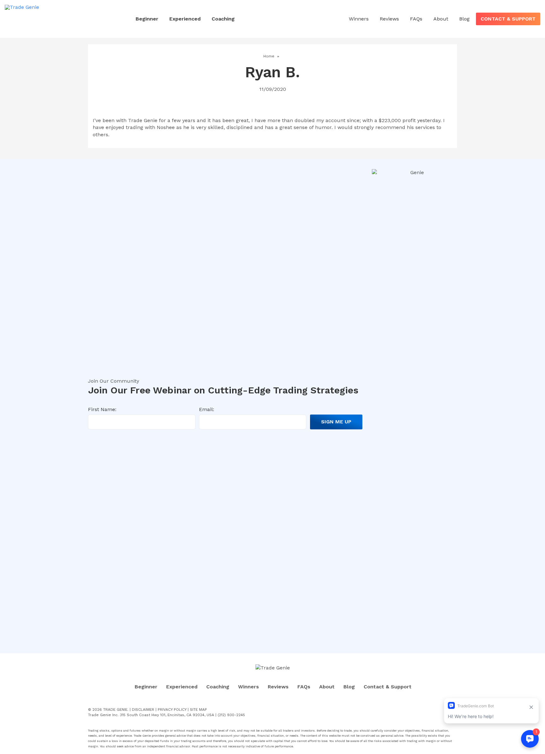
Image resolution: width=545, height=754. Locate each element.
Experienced (185, 19)
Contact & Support (508, 19)
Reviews (389, 19)
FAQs (416, 19)
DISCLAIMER (143, 709)
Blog (464, 19)
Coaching (223, 19)
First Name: (102, 409)
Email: (206, 409)
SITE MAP (198, 709)
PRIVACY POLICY (172, 709)
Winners (359, 19)
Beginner (147, 19)
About (440, 19)
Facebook (433, 710)
